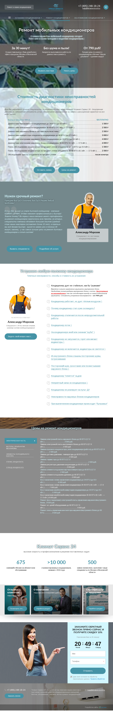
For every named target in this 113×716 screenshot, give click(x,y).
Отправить (88, 671)
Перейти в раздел (43, 609)
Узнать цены (69, 71)
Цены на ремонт (69, 170)
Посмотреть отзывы (17, 609)
